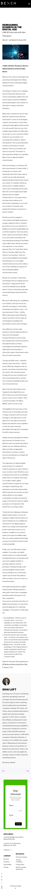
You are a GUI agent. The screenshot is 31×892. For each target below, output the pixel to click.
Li (1, 873)
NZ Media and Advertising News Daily (14, 664)
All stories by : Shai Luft (8, 762)
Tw (1, 876)
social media (21, 229)
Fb (1, 879)
